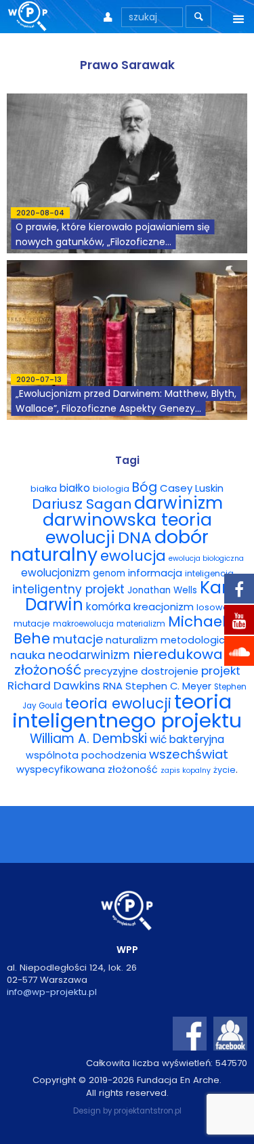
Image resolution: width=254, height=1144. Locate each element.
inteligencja (209, 573)
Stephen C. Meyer (168, 686)
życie (224, 770)
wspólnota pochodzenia (86, 755)
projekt (220, 670)
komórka (108, 606)
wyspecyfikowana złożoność (87, 769)
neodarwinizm (89, 655)
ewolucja (133, 556)
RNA (113, 686)
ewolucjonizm (55, 573)
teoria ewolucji (118, 703)
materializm (141, 623)
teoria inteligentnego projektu (127, 710)
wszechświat (188, 754)
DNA (135, 537)
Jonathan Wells (162, 590)
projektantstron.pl (148, 1110)
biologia (111, 488)
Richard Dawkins (53, 685)
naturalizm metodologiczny (173, 640)
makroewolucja (83, 623)
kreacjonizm (163, 606)
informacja (155, 573)
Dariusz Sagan (81, 503)
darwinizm (178, 503)
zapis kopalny (186, 770)
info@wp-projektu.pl (52, 992)
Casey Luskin (192, 488)
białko (75, 488)
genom (109, 573)
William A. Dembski (88, 738)
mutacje (78, 639)
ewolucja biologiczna (206, 558)
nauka (27, 655)
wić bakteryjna (187, 739)
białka (43, 488)
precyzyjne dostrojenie (141, 671)
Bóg (144, 487)
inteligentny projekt (68, 589)
